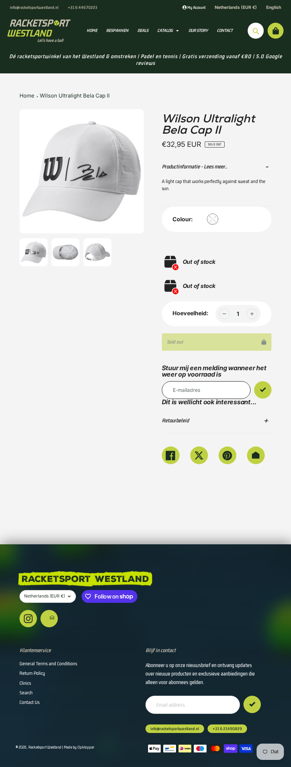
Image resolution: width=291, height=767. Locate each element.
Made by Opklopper (79, 747)
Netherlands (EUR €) (236, 7)
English (273, 7)
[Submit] (252, 704)
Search (26, 692)
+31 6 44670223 (82, 7)
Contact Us (29, 702)
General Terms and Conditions (48, 663)
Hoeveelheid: (190, 313)
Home (27, 95)
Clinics (25, 683)
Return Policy (32, 673)
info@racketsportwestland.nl (34, 7)
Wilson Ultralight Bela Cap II (75, 95)
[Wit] (212, 219)
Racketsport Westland (44, 747)
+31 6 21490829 (227, 729)
